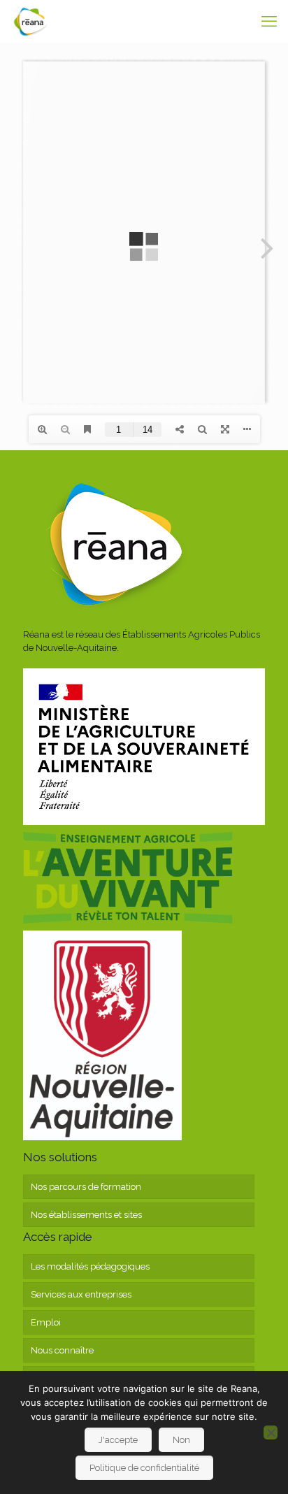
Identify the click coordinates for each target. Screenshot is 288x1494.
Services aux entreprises (81, 1294)
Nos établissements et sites (86, 1214)
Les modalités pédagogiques (90, 1266)
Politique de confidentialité (144, 1468)
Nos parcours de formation (86, 1186)
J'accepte (118, 1440)
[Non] (271, 1432)
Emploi (46, 1322)
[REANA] (30, 20)
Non (181, 1440)
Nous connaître (62, 1350)
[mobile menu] (269, 21)
